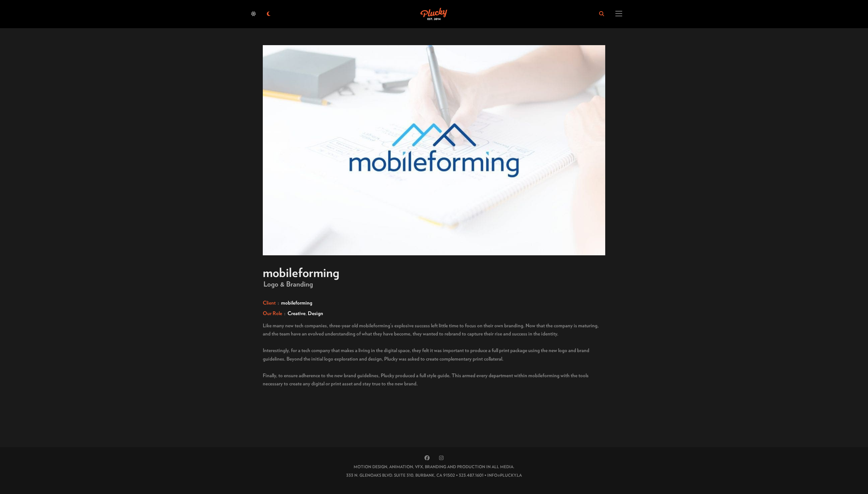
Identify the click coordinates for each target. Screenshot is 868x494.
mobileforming (296, 303)
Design (315, 313)
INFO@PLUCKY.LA (504, 475)
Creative (296, 313)
